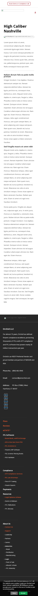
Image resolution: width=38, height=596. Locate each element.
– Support (7, 531)
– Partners (7, 538)
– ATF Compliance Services (13, 474)
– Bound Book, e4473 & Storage (15, 438)
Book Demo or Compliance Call (19, 4)
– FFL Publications (9, 505)
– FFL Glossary (8, 509)
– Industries (8, 546)
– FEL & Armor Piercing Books (13, 454)
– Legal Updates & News (12, 497)
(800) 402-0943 (17, 371)
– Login (6, 559)
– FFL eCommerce (10, 446)
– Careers (7, 542)
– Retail (7, 549)
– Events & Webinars (10, 501)
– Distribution (9, 552)
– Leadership (8, 535)
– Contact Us (8, 527)
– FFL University (10, 568)
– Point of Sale (9, 562)
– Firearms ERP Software (12, 450)
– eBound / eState (11, 565)
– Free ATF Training (10, 481)
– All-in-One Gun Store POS (13, 442)
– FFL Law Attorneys (11, 478)
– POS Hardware (9, 457)
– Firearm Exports (9, 485)
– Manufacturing (10, 555)
